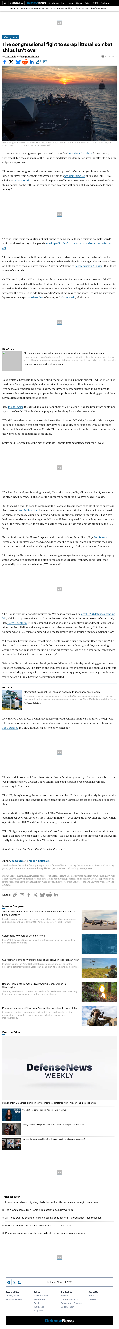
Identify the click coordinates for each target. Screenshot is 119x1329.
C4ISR (96, 3)
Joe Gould (10, 56)
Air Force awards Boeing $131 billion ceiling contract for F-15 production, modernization (53, 1217)
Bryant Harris (32, 364)
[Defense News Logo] (37, 2)
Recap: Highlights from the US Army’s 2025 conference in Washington (34, 985)
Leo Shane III (57, 364)
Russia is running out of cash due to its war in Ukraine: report (39, 1225)
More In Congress (13, 906)
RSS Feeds (39, 1306)
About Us (93, 1295)
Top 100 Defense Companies (34, 8)
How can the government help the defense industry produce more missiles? (53, 1139)
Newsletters (39, 1299)
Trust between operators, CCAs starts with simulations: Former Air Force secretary (38, 913)
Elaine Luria (68, 297)
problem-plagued (74, 175)
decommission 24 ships (88, 266)
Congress (10, 37)
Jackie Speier (15, 406)
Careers (92, 1299)
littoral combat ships (79, 153)
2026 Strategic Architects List (64, 8)
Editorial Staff (67, 1306)
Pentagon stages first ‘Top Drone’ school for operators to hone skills (39, 1008)
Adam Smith (22, 180)
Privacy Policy (12, 1295)
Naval (71, 3)
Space (79, 3)
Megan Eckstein (30, 56)
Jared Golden (35, 297)
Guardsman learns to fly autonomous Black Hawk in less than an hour (40, 959)
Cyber (87, 3)
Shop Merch (39, 1310)
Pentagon (105, 3)
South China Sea (28, 510)
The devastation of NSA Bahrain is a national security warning (39, 1209)
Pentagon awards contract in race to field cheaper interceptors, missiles (45, 1233)
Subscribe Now (41, 1295)
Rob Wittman (101, 537)
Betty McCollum (17, 623)
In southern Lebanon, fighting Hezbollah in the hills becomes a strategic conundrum (52, 1202)
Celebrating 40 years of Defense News (23, 935)
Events (37, 1302)
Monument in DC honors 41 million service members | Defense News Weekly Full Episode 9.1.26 (49, 1102)
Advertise (65, 1295)
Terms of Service (14, 1299)
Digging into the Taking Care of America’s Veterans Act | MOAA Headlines (53, 1124)
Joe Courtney (10, 727)
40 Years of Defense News (94, 8)
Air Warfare (53, 3)
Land (63, 3)
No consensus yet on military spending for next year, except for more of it (64, 353)
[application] (59, 1068)
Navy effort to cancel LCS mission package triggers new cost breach (62, 692)
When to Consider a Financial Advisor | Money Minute (44, 1109)
